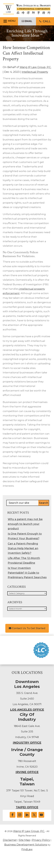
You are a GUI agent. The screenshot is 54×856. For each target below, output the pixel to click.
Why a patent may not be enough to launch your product (25, 524)
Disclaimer (10, 840)
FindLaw (27, 849)
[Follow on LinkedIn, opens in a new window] (27, 815)
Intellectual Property (35, 71)
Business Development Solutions (25, 844)
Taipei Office (27, 807)
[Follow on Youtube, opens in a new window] (41, 815)
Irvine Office (27, 772)
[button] (9, 21)
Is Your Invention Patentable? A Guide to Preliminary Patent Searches (27, 572)
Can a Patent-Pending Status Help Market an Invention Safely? (23, 548)
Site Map (24, 840)
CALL (47, 21)
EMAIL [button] (28, 21)
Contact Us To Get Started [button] (28, 628)
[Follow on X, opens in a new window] (34, 815)
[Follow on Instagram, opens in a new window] (20, 815)
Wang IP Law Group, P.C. (35, 67)
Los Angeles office (27, 709)
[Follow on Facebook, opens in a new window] (12, 815)
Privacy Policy (41, 840)
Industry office (27, 742)
